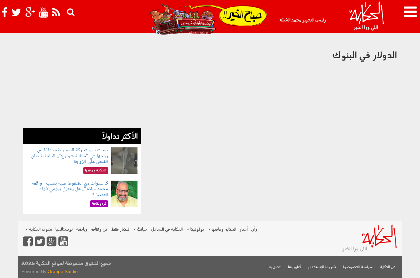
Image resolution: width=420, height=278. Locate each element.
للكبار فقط (120, 229)
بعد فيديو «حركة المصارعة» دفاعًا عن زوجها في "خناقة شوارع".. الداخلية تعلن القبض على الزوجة (69, 156)
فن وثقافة (99, 229)
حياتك (141, 229)
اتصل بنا (275, 267)
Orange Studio (63, 271)
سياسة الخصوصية (358, 267)
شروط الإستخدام (322, 267)
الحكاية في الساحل (167, 229)
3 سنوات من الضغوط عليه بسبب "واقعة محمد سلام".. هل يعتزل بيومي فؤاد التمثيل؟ (70, 189)
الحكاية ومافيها (223, 229)
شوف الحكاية (40, 229)
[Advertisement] (82, 82)
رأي (254, 229)
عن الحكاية (387, 267)
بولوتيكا (196, 229)
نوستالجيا (64, 229)
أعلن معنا (294, 267)
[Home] (366, 16)
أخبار (244, 229)
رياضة (81, 229)
